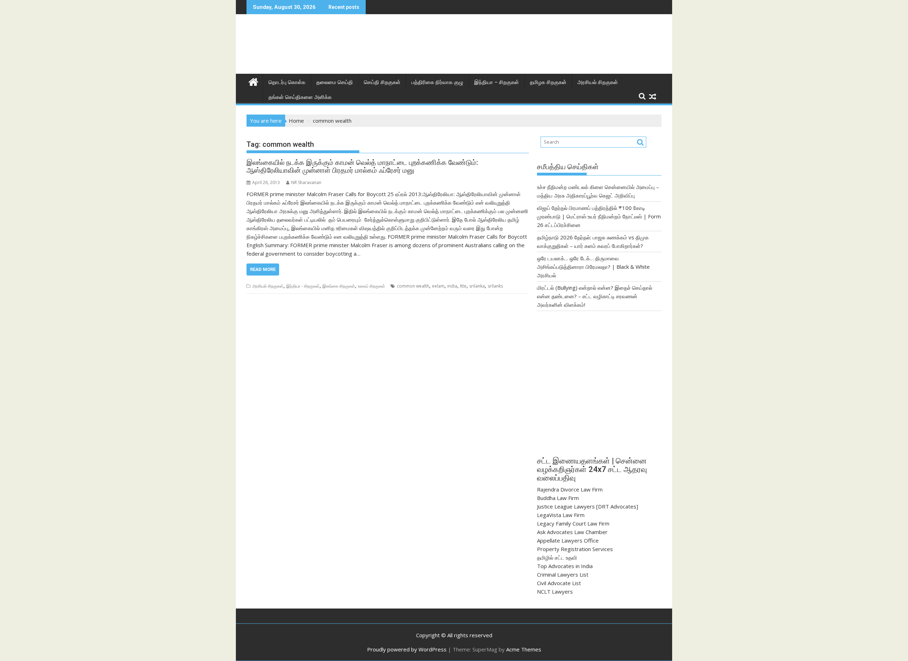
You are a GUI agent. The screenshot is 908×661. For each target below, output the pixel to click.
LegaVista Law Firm (561, 514)
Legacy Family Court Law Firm (573, 523)
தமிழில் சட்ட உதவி (557, 557)
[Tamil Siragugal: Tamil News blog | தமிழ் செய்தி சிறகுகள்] (253, 81)
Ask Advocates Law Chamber (572, 531)
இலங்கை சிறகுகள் (338, 286)
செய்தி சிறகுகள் (382, 82)
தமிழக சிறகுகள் (548, 82)
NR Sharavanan (306, 182)
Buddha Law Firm (558, 497)
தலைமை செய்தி (334, 82)
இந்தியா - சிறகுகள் (303, 286)
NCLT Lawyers (555, 591)
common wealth (413, 286)
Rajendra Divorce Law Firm (570, 489)
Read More (263, 269)
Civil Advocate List (559, 583)
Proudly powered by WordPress (407, 649)
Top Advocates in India (565, 566)
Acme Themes (523, 649)
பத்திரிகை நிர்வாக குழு (437, 82)
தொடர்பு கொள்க (286, 82)
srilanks (495, 286)
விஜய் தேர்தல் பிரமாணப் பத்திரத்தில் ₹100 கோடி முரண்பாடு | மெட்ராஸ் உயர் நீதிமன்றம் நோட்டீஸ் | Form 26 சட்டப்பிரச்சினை (599, 216)
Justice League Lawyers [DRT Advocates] (587, 506)
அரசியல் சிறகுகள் (597, 82)
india (452, 286)
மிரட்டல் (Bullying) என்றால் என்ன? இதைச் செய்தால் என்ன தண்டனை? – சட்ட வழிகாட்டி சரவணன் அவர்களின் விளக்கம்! (594, 296)
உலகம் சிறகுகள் (371, 286)
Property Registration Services (575, 548)
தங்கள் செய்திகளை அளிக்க (300, 97)
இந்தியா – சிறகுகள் (496, 82)
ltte (463, 286)
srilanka (477, 286)
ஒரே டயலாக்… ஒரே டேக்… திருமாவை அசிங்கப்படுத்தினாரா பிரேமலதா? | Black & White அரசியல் (593, 267)
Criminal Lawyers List (562, 574)
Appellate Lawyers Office (568, 540)
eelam (438, 286)
